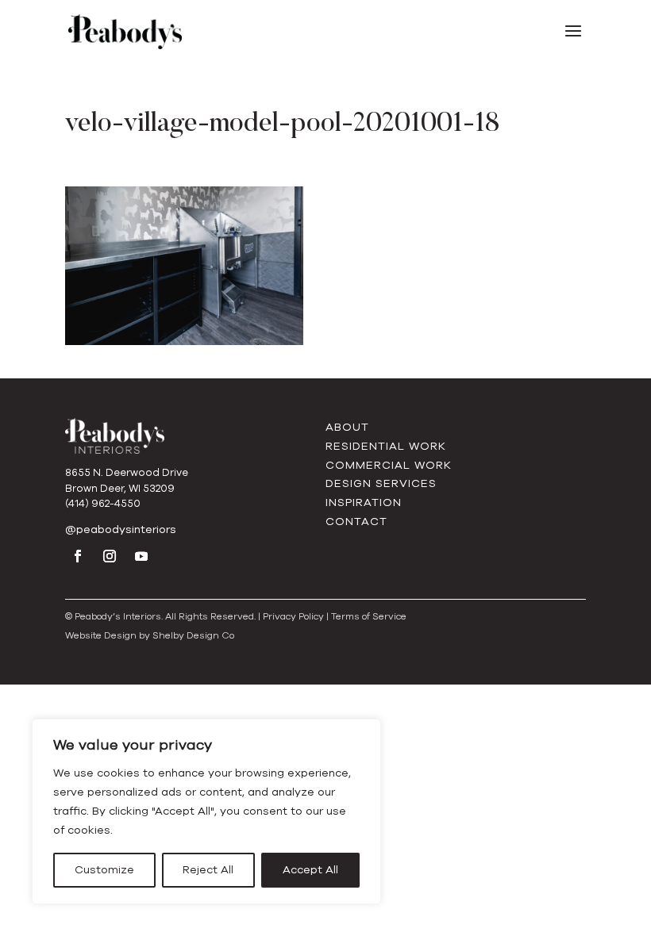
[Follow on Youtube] (141, 556)
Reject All (208, 869)
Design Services (381, 483)
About (347, 427)
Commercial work (389, 465)
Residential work (386, 446)
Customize (104, 869)
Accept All (310, 869)
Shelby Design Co (193, 635)
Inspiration (364, 502)
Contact (356, 521)
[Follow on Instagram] (109, 556)
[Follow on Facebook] (78, 556)
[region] (206, 811)
